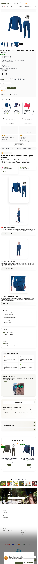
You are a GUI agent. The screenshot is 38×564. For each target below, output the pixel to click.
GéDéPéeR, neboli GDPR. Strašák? (7, 530)
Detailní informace (4, 70)
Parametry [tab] (7, 148)
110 (27, 467)
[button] (2, 108)
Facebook (22, 532)
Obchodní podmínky (5, 517)
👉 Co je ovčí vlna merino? (18, 422)
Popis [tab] (3, 148)
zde (21, 560)
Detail (9, 464)
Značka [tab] (29, 148)
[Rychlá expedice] (26, 358)
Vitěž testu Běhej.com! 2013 (7, 532)
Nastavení (24, 562)
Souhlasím (30, 562)
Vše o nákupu (5, 512)
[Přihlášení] (33, 3)
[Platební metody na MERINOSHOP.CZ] (7, 544)
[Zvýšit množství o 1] (5, 87)
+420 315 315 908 (23, 530)
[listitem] (7, 108)
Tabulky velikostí (5, 519)
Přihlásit (28, 496)
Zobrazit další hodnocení (18, 144)
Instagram (22, 534)
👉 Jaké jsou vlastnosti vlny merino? (18, 425)
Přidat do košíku (11, 87)
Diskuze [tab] (24, 148)
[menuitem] (3, 7)
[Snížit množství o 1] (1, 87)
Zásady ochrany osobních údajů (25, 516)
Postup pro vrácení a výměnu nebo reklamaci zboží (27, 513)
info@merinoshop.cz (24, 528)
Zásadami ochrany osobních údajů (20, 500)
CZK (29, 2)
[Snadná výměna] (10, 366)
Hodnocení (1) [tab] (19, 148)
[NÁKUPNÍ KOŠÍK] (35, 3)
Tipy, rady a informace (6, 515)
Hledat (23, 3)
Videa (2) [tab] (13, 148)
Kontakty (4, 510)
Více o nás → (5, 381)
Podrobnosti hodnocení (9, 54)
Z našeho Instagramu (20, 479)
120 (30, 467)
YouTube (22, 536)
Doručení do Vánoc (5, 528)
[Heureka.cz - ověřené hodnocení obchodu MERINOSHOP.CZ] (18, 551)
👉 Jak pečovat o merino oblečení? (18, 429)
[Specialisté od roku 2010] (10, 358)
